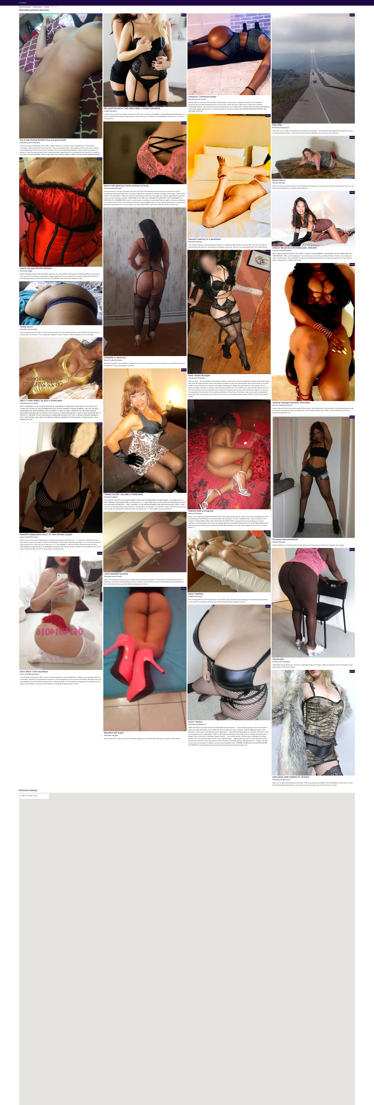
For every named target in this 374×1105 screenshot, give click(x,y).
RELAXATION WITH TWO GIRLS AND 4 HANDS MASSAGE (132, 108)
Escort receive (195, 722)
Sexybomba (278, 659)
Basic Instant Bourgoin (199, 375)
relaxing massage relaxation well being (291, 402)
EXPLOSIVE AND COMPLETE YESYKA (290, 777)
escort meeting (195, 594)
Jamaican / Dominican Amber (202, 96)
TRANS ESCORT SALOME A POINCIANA (123, 494)
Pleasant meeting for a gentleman (204, 239)
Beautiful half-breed (113, 733)
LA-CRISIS (22, 3)
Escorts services (25, 7)
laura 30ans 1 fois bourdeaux (34, 671)
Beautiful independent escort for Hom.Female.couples (46, 534)
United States (37, 7)
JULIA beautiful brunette (116, 574)
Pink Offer (277, 125)
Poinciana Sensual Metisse (285, 539)
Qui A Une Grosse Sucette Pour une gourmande (43, 140)
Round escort (278, 180)
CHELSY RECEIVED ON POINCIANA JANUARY (294, 248)
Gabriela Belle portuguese (200, 511)
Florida (46, 7)
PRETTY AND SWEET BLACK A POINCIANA (41, 400)
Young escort (26, 326)
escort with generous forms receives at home (126, 185)
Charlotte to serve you (115, 357)
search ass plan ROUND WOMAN (36, 268)
